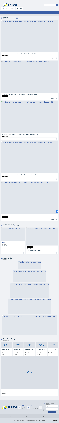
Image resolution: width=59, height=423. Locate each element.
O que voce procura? (40, 4)
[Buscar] (57, 5)
